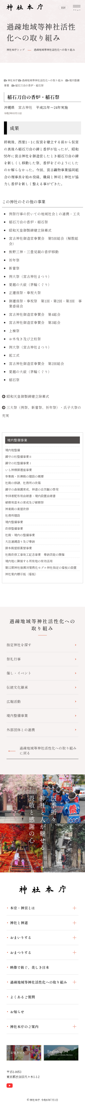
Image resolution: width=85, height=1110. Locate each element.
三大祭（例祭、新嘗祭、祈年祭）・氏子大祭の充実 (41, 411)
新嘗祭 (14, 268)
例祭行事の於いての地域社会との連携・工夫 (44, 213)
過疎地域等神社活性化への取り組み (54, 50)
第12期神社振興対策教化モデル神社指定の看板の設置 (40, 567)
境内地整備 (12, 450)
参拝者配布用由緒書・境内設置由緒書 (30, 496)
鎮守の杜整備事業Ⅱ (18, 456)
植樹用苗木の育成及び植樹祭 (24, 502)
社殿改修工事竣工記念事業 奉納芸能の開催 (34, 554)
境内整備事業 (17, 440)
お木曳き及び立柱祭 (25, 338)
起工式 (14, 355)
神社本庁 (13, 80)
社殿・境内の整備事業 (20, 535)
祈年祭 (14, 260)
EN (63, 7)
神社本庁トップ (16, 50)
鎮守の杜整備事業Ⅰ (18, 463)
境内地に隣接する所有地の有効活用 (29, 561)
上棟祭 (14, 330)
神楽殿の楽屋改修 (17, 509)
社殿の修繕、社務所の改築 (23, 483)
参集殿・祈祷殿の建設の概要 (24, 476)
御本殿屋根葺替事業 (18, 548)
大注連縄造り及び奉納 (20, 541)
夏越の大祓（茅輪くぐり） (30, 284)
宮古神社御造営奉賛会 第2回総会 (36, 363)
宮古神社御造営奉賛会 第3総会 (34, 322)
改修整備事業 (14, 528)
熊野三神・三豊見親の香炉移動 (34, 251)
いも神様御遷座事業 (18, 470)
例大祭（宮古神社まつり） (30, 276)
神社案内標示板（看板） (21, 574)
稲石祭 (14, 379)
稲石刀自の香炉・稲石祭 (29, 85)
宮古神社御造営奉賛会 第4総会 (34, 314)
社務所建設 (12, 515)
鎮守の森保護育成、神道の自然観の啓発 (32, 489)
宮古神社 (25, 107)
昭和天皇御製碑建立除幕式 (30, 230)
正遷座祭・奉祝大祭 (25, 292)
